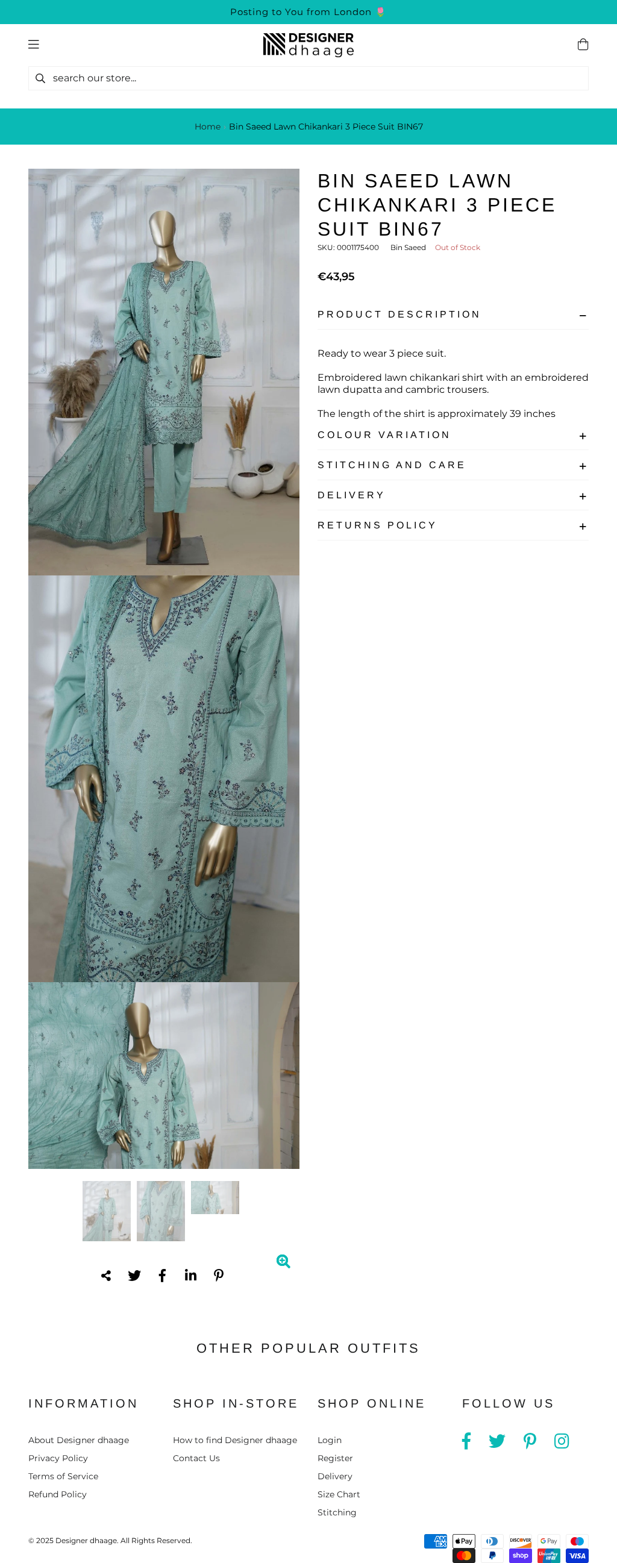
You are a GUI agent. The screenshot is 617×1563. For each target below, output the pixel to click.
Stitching (337, 1512)
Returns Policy (377, 525)
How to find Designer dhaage (235, 1440)
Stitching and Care (392, 465)
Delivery (352, 495)
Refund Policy (57, 1494)
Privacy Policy (58, 1458)
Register (335, 1458)
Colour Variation (384, 435)
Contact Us (196, 1458)
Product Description (399, 314)
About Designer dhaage (78, 1440)
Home (208, 126)
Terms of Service (63, 1476)
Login (330, 1440)
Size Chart (339, 1494)
